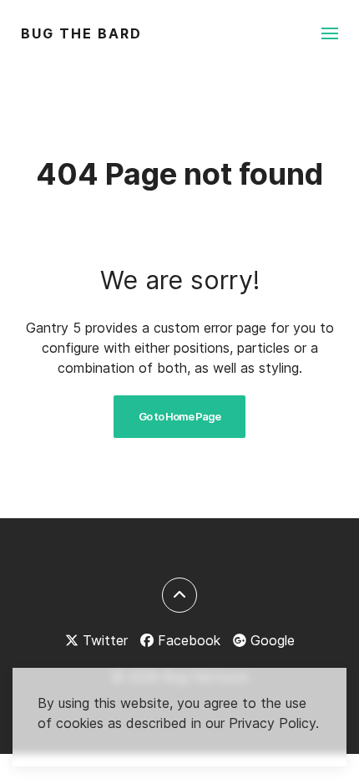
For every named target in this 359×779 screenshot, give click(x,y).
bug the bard (81, 33)
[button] (329, 33)
